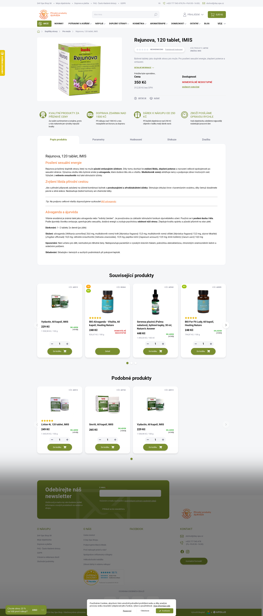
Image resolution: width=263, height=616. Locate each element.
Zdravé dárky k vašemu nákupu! (96, 564)
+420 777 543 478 (194, 542)
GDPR (123, 3)
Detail (107, 351)
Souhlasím (166, 611)
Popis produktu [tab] (58, 139)
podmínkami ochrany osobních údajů (140, 501)
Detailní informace (142, 68)
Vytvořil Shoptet (198, 612)
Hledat (156, 14)
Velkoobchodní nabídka (93, 559)
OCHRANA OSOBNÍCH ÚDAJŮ (131, 591)
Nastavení (127, 611)
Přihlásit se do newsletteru (113, 509)
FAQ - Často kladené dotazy (104, 3)
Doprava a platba (81, 3)
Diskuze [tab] (172, 139)
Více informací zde (161, 606)
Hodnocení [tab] (136, 139)
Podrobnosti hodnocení (174, 49)
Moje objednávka (63, 3)
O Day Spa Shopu (90, 540)
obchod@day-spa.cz (194, 536)
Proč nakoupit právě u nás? (95, 550)
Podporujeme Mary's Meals (94, 545)
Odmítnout (145, 611)
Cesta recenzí (89, 535)
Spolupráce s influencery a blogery (97, 554)
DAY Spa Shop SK (44, 3)
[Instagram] (188, 551)
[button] (127, 363)
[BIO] (203, 302)
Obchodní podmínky (45, 561)
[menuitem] (44, 24)
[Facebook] (182, 551)
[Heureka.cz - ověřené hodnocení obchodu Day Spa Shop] (103, 577)
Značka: (195, 51)
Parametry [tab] (98, 139)
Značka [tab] (206, 139)
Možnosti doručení (190, 87)
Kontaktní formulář (194, 561)
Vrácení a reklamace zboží (48, 557)
